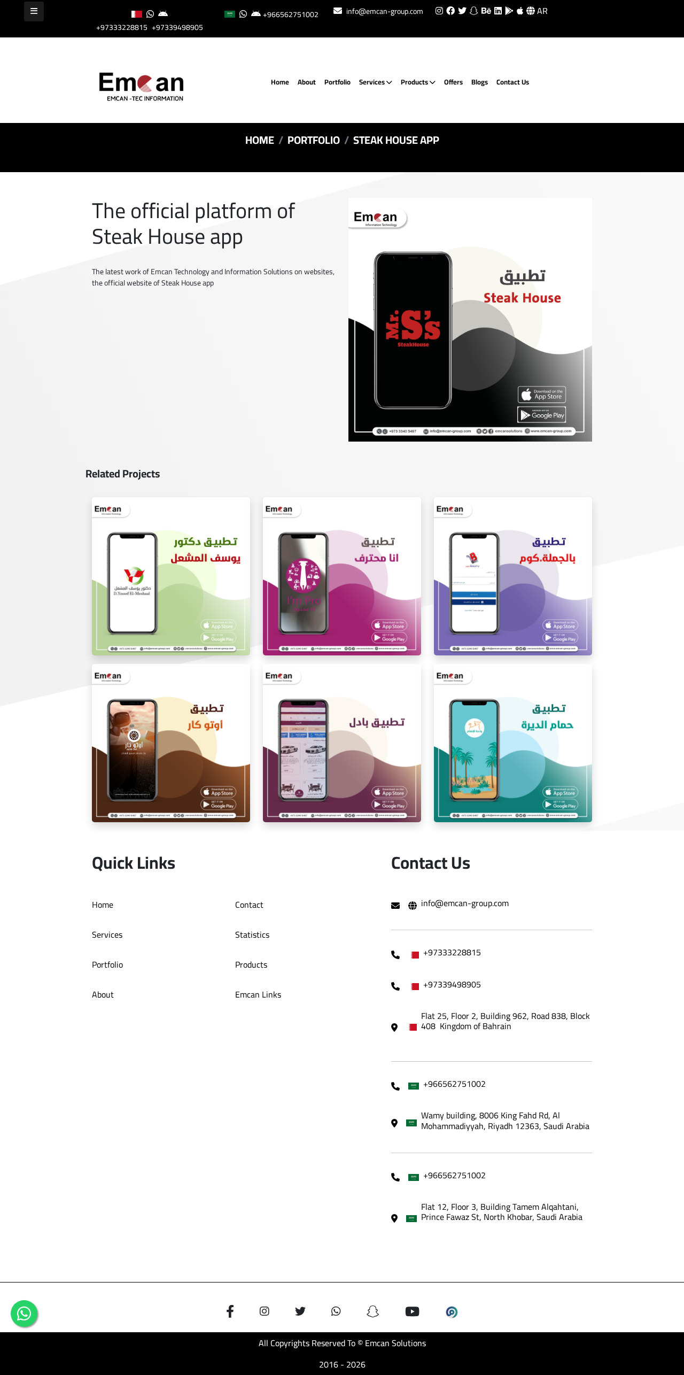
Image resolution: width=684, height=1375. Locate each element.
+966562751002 (290, 14)
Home (280, 81)
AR (541, 11)
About (307, 81)
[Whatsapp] (24, 1313)
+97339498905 (177, 27)
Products (415, 81)
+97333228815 (121, 27)
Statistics (252, 934)
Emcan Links (258, 994)
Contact (249, 905)
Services (372, 81)
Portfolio (337, 81)
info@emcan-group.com (384, 11)
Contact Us (512, 81)
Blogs (479, 81)
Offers (453, 81)
